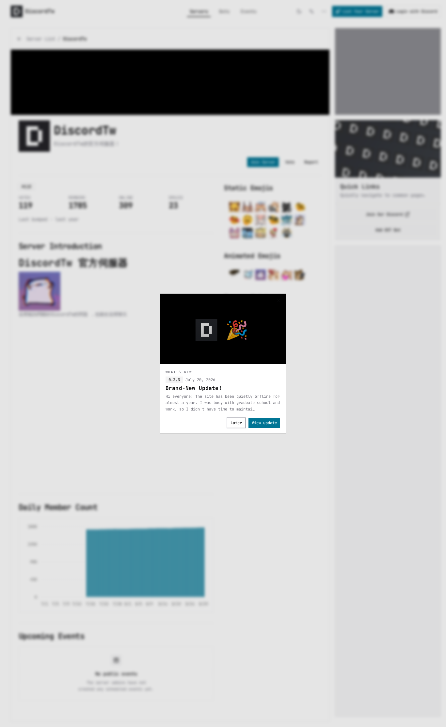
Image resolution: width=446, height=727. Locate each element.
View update (264, 422)
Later (236, 422)
